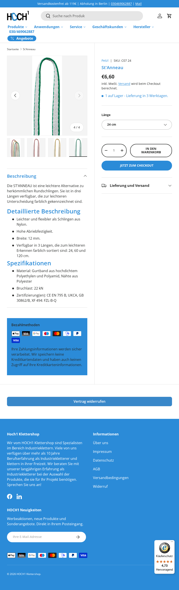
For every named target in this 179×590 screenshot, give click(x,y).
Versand (124, 84)
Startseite (13, 49)
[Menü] (172, 542)
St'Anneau (29, 49)
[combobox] (92, 16)
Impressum (102, 451)
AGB (96, 469)
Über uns (100, 442)
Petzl (105, 60)
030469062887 (121, 4)
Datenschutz (103, 460)
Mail (138, 4)
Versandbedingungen (111, 477)
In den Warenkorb (151, 150)
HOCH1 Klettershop (28, 574)
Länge (106, 115)
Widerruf (100, 486)
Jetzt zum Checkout (136, 165)
